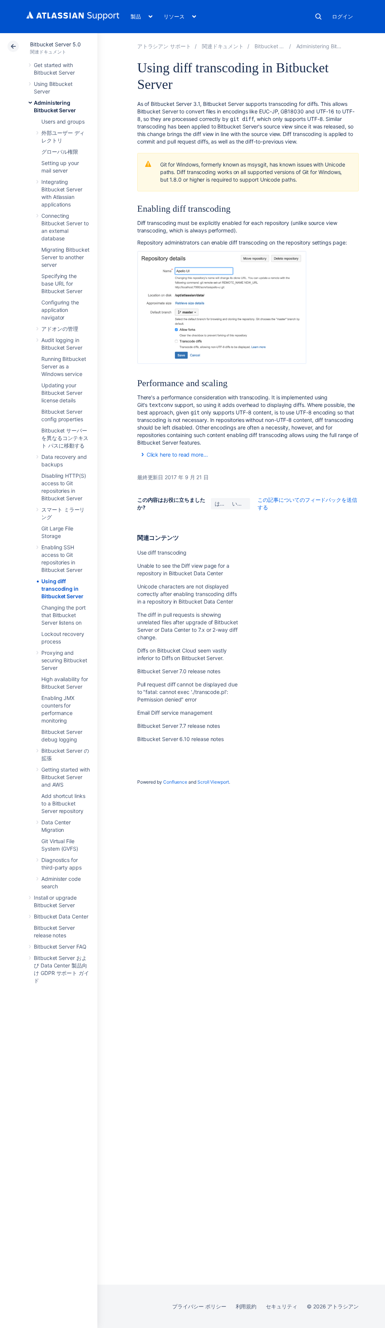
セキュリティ (281, 1306)
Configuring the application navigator (60, 310)
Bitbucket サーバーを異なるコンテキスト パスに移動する (64, 438)
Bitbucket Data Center (61, 916)
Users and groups (63, 121)
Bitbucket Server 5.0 (55, 44)
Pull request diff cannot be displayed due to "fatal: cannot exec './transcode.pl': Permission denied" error (187, 692)
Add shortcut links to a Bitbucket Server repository (63, 803)
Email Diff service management (174, 712)
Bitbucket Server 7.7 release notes (178, 726)
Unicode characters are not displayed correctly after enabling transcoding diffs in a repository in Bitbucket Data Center (187, 594)
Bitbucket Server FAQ (60, 946)
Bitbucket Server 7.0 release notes (179, 671)
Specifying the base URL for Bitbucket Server (61, 283)
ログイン (342, 16)
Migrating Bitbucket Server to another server (65, 257)
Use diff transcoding (162, 552)
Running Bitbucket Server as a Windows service (63, 366)
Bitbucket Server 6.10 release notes (180, 739)
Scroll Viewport (213, 782)
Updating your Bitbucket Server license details (61, 392)
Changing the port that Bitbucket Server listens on (63, 615)
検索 (318, 17)
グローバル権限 (59, 151)
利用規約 (246, 1306)
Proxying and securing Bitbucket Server (64, 660)
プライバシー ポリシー (199, 1306)
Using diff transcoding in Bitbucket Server (62, 588)
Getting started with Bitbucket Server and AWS (65, 777)
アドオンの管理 (59, 329)
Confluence (175, 782)
